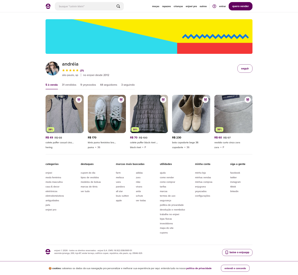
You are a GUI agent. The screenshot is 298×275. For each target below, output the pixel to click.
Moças (155, 6)
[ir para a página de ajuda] (214, 6)
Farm (118, 172)
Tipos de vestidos (90, 177)
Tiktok (233, 186)
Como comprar (167, 182)
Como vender (167, 177)
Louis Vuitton (122, 195)
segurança (165, 200)
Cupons (164, 232)
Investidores (166, 223)
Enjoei (49, 172)
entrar (222, 6)
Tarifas (163, 186)
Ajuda (163, 172)
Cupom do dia (88, 172)
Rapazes (166, 6)
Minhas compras (203, 182)
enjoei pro (191, 6)
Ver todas (141, 200)
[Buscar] (118, 6)
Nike (138, 182)
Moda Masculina (54, 182)
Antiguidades (52, 200)
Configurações (202, 195)
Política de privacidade (172, 205)
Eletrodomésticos (55, 195)
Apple (119, 200)
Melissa (120, 177)
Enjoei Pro (51, 209)
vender (240, 6)
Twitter (233, 177)
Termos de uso (167, 195)
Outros (203, 6)
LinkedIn (234, 191)
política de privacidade (199, 268)
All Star (119, 191)
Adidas (139, 172)
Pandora (120, 186)
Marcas (163, 191)
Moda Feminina (53, 177)
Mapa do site (166, 228)
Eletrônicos (51, 191)
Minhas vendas (203, 177)
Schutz (139, 195)
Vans (118, 182)
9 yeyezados (88, 85)
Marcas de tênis (89, 186)
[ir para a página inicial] (48, 8)
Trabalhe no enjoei (169, 214)
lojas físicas (166, 218)
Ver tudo (85, 191)
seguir (245, 68)
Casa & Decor (52, 186)
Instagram (235, 182)
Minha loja (200, 172)
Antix (138, 191)
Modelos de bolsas (91, 182)
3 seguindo (128, 85)
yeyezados (201, 191)
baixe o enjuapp (239, 252)
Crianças (178, 6)
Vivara (139, 186)
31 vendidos (69, 85)
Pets (48, 205)
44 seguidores (108, 85)
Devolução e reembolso (172, 209)
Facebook (235, 172)
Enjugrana (200, 186)
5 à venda (52, 85)
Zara (138, 177)
